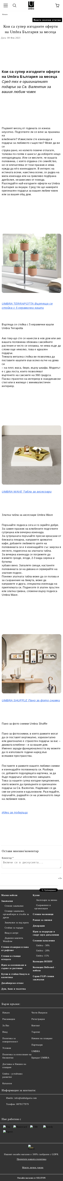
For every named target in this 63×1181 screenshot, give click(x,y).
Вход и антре (11, 933)
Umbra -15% (42, 956)
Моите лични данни (32, 1167)
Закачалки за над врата (17, 922)
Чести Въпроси (39, 1012)
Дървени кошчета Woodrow (13, 939)
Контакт (36, 1025)
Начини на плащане (42, 1038)
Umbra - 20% (43, 950)
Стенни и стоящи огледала (11, 957)
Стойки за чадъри (14, 928)
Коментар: (8, 858)
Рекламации (8, 1019)
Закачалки (7, 901)
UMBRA (36, 1051)
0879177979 (22, 1104)
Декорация (39, 926)
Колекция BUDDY (43, 961)
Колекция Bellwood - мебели (44, 969)
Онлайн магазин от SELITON (31, 1178)
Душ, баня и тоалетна (13, 989)
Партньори (37, 1045)
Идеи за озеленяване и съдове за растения (13, 967)
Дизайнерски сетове (12, 983)
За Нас (5, 1025)
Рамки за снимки (42, 920)
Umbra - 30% (43, 945)
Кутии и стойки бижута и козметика (15, 976)
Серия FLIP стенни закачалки (43, 978)
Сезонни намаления (44, 940)
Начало (5, 14)
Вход (4, 1032)
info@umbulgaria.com (25, 1098)
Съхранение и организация (42, 907)
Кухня (36, 895)
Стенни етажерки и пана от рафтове (15, 948)
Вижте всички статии (47, 20)
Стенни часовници (43, 914)
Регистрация (38, 1019)
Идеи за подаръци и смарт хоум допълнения (46, 933)
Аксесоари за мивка (46, 900)
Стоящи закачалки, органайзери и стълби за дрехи (16, 914)
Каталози (7, 1083)
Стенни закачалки (14, 906)
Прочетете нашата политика (31, 1159)
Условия (6, 1048)
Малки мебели (9, 895)
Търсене (36, 1032)
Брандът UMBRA (40, 1058)
